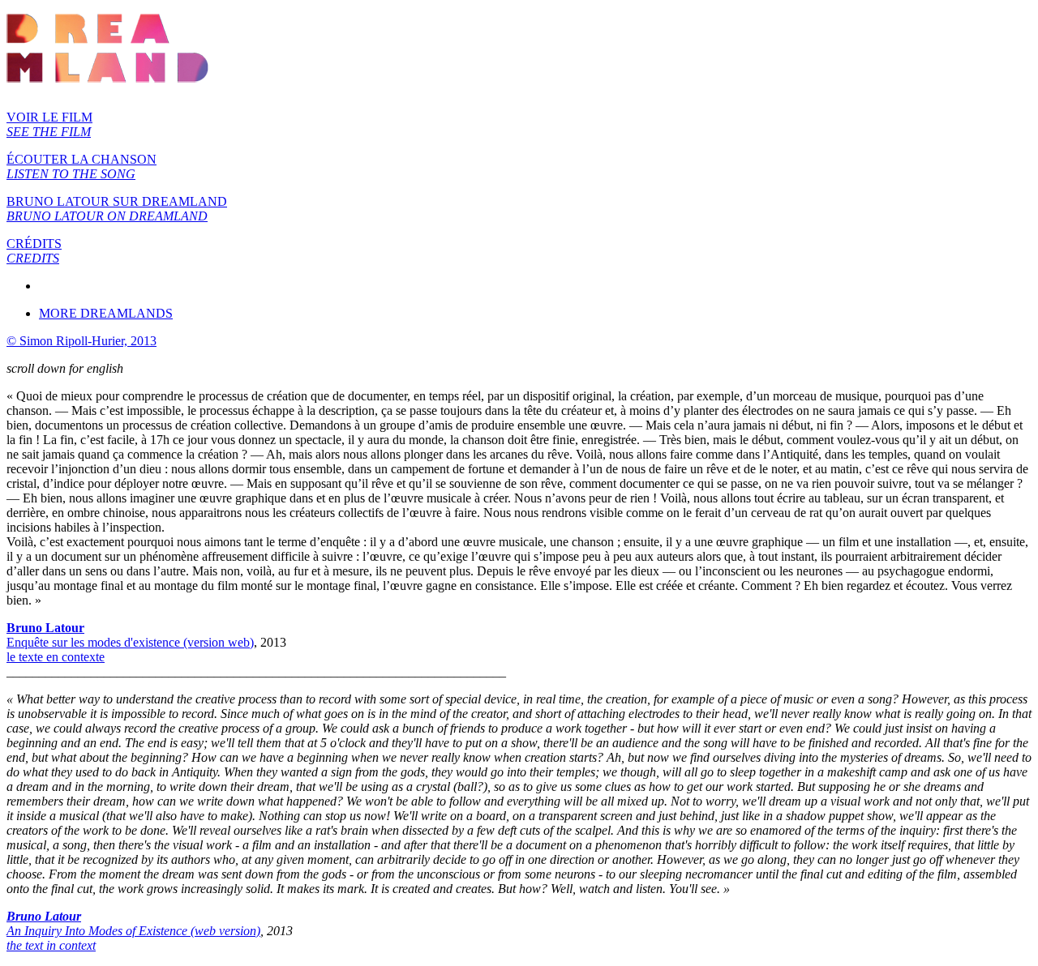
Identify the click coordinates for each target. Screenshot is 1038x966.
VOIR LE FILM (49, 124)
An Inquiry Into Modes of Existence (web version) (133, 931)
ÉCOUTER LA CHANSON (81, 166)
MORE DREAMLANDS (106, 313)
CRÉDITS (34, 251)
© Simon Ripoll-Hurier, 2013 (81, 341)
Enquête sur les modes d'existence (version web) (130, 642)
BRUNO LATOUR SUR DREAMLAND (116, 208)
